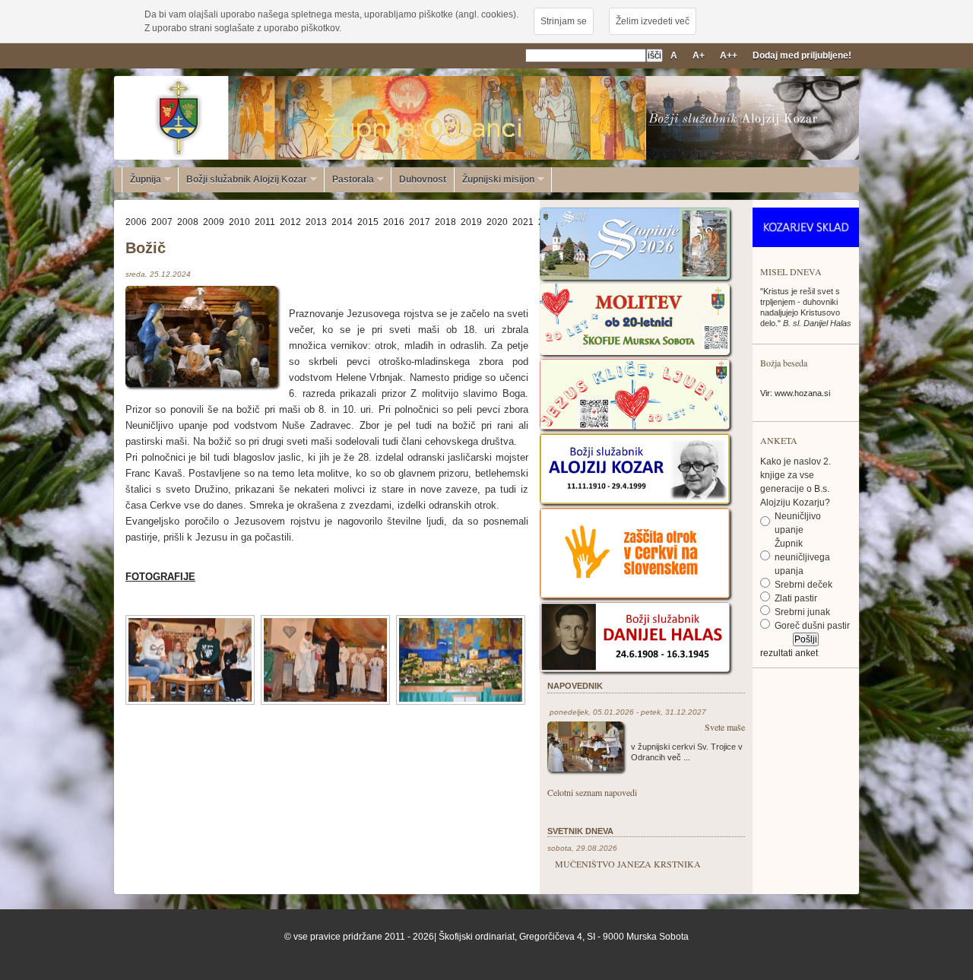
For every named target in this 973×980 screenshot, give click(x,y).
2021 (523, 222)
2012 (290, 222)
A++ (728, 55)
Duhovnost (422, 179)
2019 (471, 222)
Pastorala (349, 179)
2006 (136, 222)
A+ (699, 55)
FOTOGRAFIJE (160, 576)
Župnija (141, 179)
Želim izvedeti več (652, 21)
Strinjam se (563, 21)
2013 (316, 222)
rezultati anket (789, 653)
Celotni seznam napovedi (592, 792)
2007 (162, 222)
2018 (445, 222)
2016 (393, 222)
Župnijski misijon (494, 179)
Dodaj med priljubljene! (802, 55)
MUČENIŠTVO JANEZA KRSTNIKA (628, 864)
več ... (678, 757)
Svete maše (725, 727)
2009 (213, 222)
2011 (265, 222)
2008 (187, 222)
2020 (497, 222)
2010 (239, 222)
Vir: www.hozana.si (795, 393)
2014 (342, 222)
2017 (419, 222)
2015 (368, 222)
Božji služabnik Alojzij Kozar (243, 179)
